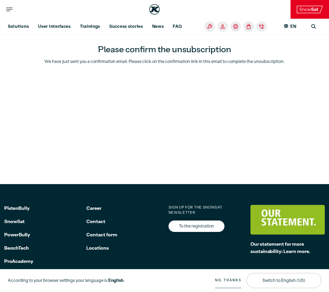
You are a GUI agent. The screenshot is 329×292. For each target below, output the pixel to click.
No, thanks (228, 280)
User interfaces (54, 26)
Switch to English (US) (283, 280)
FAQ (177, 26)
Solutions (18, 26)
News (158, 26)
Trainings (90, 26)
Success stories (126, 26)
